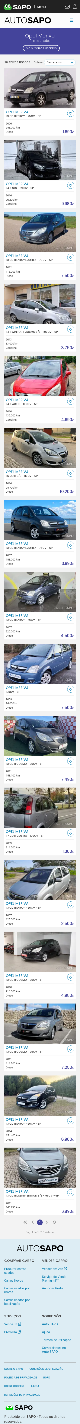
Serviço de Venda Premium (54, 1278)
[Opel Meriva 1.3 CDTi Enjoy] (40, 88)
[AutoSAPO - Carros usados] (27, 20)
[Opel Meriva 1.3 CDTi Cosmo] (40, 736)
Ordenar (38, 62)
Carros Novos (13, 1280)
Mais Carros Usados (41, 48)
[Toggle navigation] (71, 20)
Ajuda (46, 1332)
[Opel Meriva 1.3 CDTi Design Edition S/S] (40, 1168)
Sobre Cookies (14, 1386)
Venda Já (11, 1324)
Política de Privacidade (20, 1377)
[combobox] (60, 62)
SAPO (19, 1407)
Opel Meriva (23, 114)
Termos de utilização (56, 1340)
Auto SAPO (50, 1324)
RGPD (46, 1377)
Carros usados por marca (17, 1290)
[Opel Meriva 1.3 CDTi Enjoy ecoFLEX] (40, 232)
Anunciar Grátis (52, 1288)
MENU (41, 7)
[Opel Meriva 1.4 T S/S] (40, 160)
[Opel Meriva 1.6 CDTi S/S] (40, 448)
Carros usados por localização (17, 1301)
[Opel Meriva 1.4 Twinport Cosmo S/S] (40, 304)
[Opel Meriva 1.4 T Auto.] (40, 376)
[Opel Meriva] (40, 664)
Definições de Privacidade (22, 1394)
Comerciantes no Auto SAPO (54, 1349)
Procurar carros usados (15, 1270)
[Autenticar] (67, 7)
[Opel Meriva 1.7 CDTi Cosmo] (40, 808)
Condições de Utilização (46, 1368)
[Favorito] (70, 113)
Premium (11, 1332)
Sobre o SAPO (13, 1368)
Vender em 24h (53, 1269)
